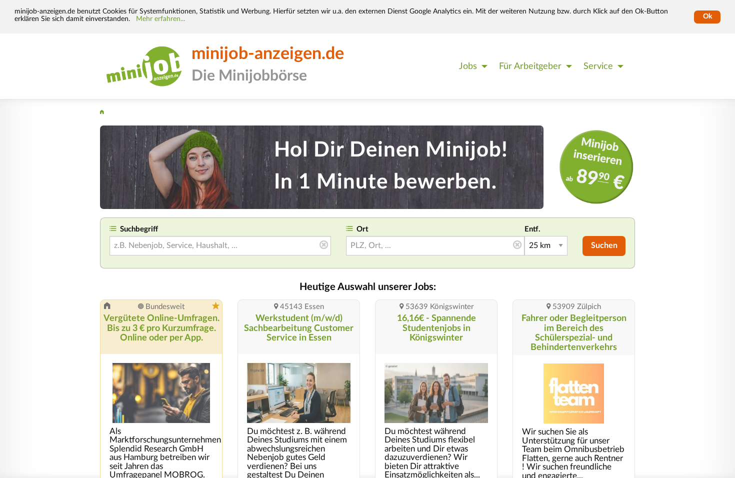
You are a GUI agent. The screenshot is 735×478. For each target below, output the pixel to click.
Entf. (532, 229)
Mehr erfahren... (160, 19)
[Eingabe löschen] (324, 245)
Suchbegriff (139, 229)
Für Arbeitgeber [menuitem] (530, 66)
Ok (707, 16)
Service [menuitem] (598, 66)
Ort (362, 229)
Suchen (604, 246)
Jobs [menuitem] (468, 66)
